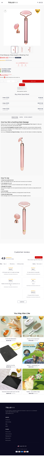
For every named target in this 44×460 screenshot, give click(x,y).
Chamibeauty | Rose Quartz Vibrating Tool (11, 274)
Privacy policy (8, 431)
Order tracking (8, 421)
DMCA (7, 426)
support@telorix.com (10, 413)
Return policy (8, 438)
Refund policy (8, 440)
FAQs (6, 424)
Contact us (8, 419)
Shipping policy (8, 436)
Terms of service (9, 433)
